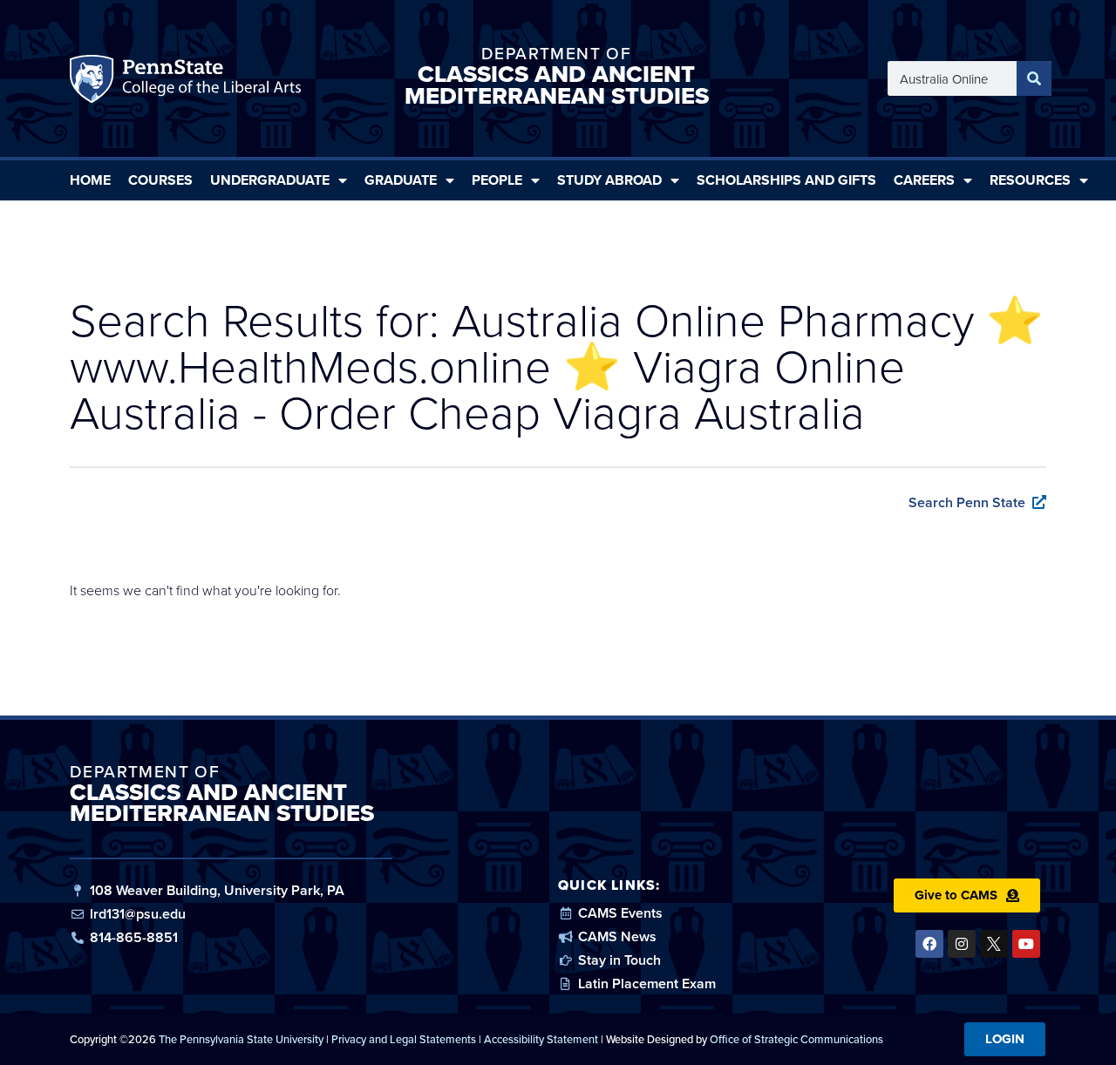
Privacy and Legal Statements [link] (403, 1039)
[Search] (1034, 78)
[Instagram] (962, 944)
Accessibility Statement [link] (541, 1039)
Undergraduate (270, 180)
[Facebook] (929, 944)
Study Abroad (609, 180)
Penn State (94, 83)
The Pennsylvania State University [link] (241, 1039)
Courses (160, 180)
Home (90, 180)
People (497, 180)
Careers (924, 180)
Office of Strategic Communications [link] (796, 1039)
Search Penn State (966, 502)
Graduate (400, 180)
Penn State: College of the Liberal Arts (210, 83)
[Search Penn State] (1039, 502)
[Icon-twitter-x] (994, 944)
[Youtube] (1026, 944)
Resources (1030, 180)
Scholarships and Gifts (786, 180)
